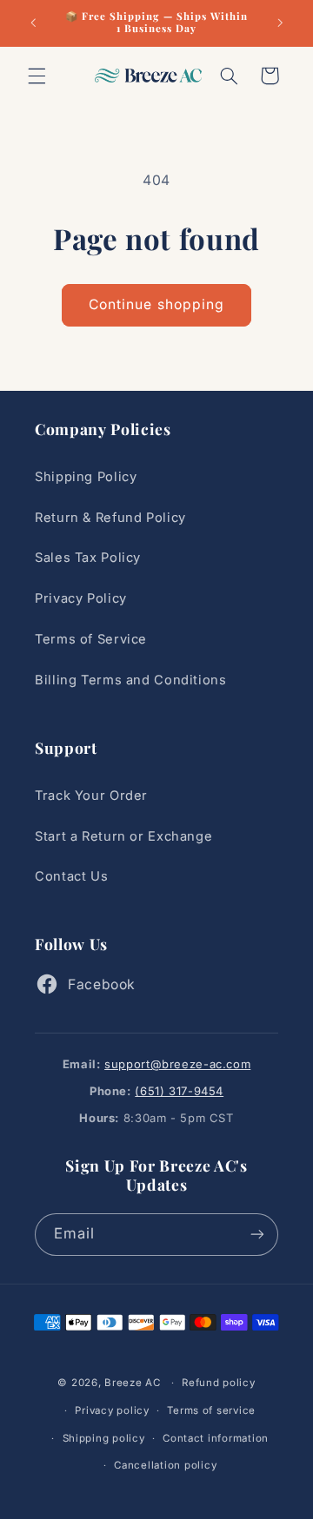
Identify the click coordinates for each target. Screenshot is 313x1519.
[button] (37, 76)
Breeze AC (132, 1383)
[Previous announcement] (33, 22)
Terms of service (211, 1410)
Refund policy (219, 1383)
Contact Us (71, 876)
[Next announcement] (280, 22)
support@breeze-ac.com (177, 1064)
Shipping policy (104, 1438)
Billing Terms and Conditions (131, 680)
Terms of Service (91, 639)
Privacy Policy (81, 598)
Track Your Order (91, 795)
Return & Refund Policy (110, 517)
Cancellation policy (165, 1465)
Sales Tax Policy (88, 557)
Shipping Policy (86, 477)
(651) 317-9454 (179, 1091)
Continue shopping (156, 304)
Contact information (216, 1438)
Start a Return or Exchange (123, 836)
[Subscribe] (257, 1234)
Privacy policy (112, 1410)
